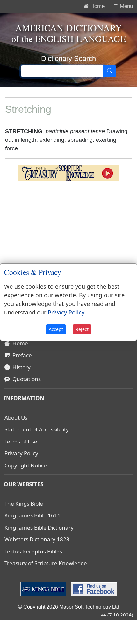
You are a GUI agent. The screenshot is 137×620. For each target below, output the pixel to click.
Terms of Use (20, 441)
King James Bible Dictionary (39, 527)
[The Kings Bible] (44, 588)
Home (19, 343)
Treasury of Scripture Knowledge (45, 563)
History (20, 367)
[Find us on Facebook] (93, 588)
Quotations (25, 379)
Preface (21, 355)
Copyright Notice (25, 465)
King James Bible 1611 (32, 515)
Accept (56, 329)
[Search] (109, 71)
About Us (15, 417)
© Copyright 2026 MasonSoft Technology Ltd (68, 606)
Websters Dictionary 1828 (36, 539)
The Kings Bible (23, 503)
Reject (82, 329)
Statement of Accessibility (36, 429)
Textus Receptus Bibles (33, 551)
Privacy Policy (21, 453)
